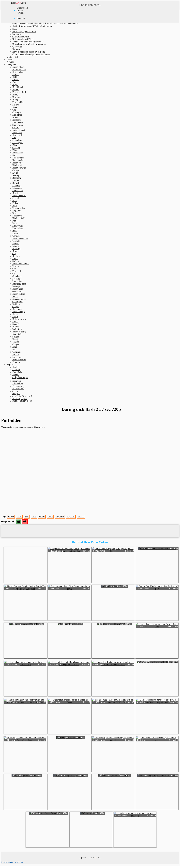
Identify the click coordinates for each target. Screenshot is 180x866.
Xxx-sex (16, 49)
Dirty (14, 150)
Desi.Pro (18, 2)
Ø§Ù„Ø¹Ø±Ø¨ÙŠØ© (22, 401)
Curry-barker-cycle (20, 36)
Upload (83, 857)
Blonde (15, 326)
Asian (15, 296)
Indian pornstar (19, 168)
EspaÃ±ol (16, 381)
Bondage (16, 248)
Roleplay (16, 185)
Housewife (17, 97)
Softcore (16, 261)
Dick (34, 516)
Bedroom (16, 178)
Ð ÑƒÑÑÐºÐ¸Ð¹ (20, 377)
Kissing (15, 105)
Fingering (16, 210)
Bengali (15, 183)
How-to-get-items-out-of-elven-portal (28, 52)
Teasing (15, 342)
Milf (14, 349)
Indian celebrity (19, 332)
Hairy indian (17, 72)
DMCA (91, 857)
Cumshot (16, 352)
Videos (81, 516)
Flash (50, 516)
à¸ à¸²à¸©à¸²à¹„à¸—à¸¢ (22, 396)
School (15, 74)
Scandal (15, 337)
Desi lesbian (17, 228)
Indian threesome (20, 238)
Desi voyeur (17, 142)
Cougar (15, 344)
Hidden (15, 77)
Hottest (20, 10)
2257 (98, 857)
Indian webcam (19, 195)
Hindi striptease (19, 359)
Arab (14, 347)
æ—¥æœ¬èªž (18, 388)
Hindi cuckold (18, 218)
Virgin (15, 84)
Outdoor (16, 304)
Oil (13, 274)
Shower (15, 354)
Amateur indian (19, 299)
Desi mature (17, 122)
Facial (15, 316)
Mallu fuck (17, 329)
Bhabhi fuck (17, 87)
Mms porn (17, 357)
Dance (15, 233)
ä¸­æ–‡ (15, 391)
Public (15, 82)
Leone (15, 321)
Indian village (18, 67)
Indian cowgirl (18, 311)
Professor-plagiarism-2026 (24, 31)
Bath (14, 231)
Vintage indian (18, 208)
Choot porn (17, 301)
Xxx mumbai (18, 160)
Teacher (15, 180)
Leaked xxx (17, 190)
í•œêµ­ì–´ (16, 393)
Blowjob (16, 193)
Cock (19, 516)
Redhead (16, 256)
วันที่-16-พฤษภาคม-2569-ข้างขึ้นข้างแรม (32, 26)
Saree (14, 107)
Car (14, 268)
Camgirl (16, 170)
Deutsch (16, 369)
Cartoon (16, 236)
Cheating (16, 147)
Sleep (14, 29)
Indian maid (17, 289)
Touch (15, 258)
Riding (15, 99)
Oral (14, 110)
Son (14, 137)
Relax (15, 213)
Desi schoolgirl (19, 92)
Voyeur (15, 266)
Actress (15, 89)
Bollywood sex (19, 319)
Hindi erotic (17, 165)
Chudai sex (17, 140)
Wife (14, 205)
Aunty (15, 94)
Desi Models (22, 8)
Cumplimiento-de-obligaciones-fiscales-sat (31, 54)
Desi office (17, 115)
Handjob (16, 339)
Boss (14, 200)
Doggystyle (17, 226)
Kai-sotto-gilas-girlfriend (23, 39)
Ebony (15, 314)
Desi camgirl (18, 157)
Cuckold (16, 241)
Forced (15, 79)
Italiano (15, 374)
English (15, 367)
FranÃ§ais (17, 372)
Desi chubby (18, 102)
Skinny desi (17, 125)
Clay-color (17, 47)
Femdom (16, 362)
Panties (15, 243)
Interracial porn (19, 284)
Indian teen (17, 132)
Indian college (18, 294)
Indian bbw (17, 163)
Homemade (17, 135)
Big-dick (71, 516)
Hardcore (16, 120)
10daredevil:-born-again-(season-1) (27, 41)
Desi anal (16, 271)
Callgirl (15, 127)
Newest (20, 13)
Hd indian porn (19, 69)
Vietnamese (17, 386)
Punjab (15, 221)
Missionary (17, 188)
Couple (15, 306)
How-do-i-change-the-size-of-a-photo (29, 44)
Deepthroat (17, 216)
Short (14, 155)
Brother (15, 117)
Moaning (16, 279)
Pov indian (17, 281)
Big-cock (60, 516)
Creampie (16, 112)
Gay (14, 253)
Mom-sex (16, 34)
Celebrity (16, 198)
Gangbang (17, 276)
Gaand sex (17, 291)
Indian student (18, 130)
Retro (14, 223)
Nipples (15, 246)
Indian (11, 516)
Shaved (15, 324)
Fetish (15, 203)
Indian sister (17, 152)
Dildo (14, 145)
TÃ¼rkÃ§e (17, 383)
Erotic (15, 173)
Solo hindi (17, 334)
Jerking (15, 175)
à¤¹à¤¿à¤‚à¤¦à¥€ (19, 398)
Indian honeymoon (20, 263)
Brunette (16, 251)
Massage (16, 286)
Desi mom (17, 309)
